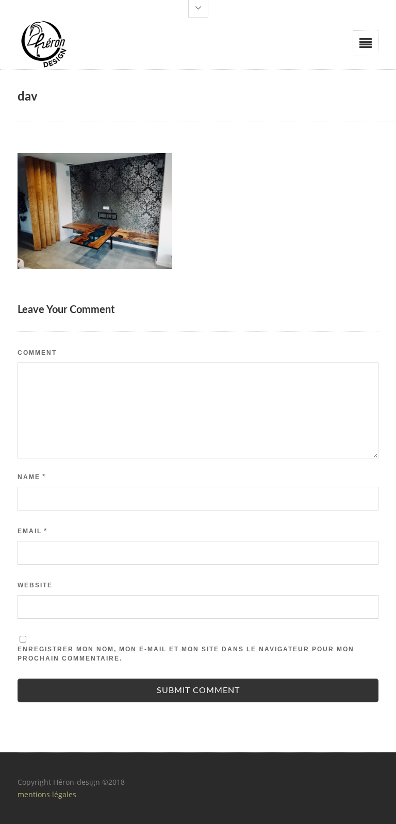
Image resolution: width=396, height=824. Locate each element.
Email (30, 531)
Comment (37, 352)
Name (29, 477)
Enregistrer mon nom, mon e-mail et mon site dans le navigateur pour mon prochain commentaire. (186, 654)
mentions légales (47, 794)
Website (35, 585)
